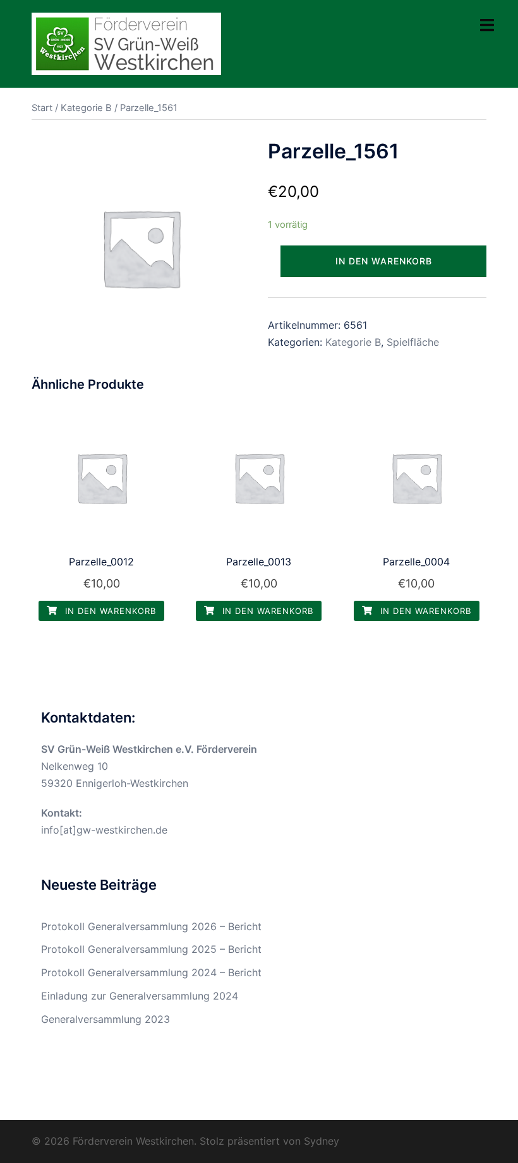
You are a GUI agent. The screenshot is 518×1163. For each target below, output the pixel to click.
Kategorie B (86, 108)
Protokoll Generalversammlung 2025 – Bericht (151, 949)
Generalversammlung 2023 (105, 1019)
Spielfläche (413, 342)
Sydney (321, 1141)
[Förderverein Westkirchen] (126, 43)
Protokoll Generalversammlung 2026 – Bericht (151, 926)
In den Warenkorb (383, 261)
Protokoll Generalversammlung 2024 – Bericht (151, 972)
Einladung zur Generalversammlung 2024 (139, 995)
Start (42, 108)
